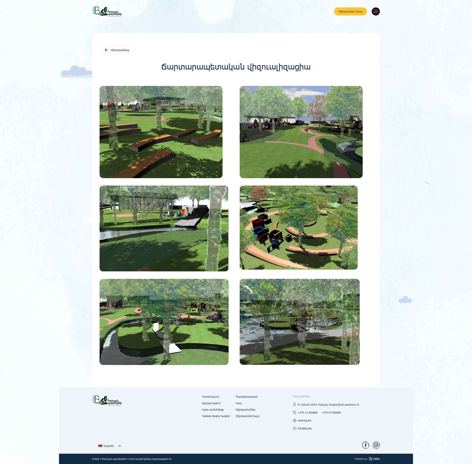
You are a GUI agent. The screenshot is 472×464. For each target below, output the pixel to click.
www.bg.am (304, 420)
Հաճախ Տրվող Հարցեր (216, 416)
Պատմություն (210, 396)
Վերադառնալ (119, 50)
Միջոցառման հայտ (350, 11)
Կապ (239, 403)
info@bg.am (305, 428)
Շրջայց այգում (211, 403)
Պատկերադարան (246, 396)
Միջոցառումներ (245, 409)
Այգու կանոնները (213, 409)
